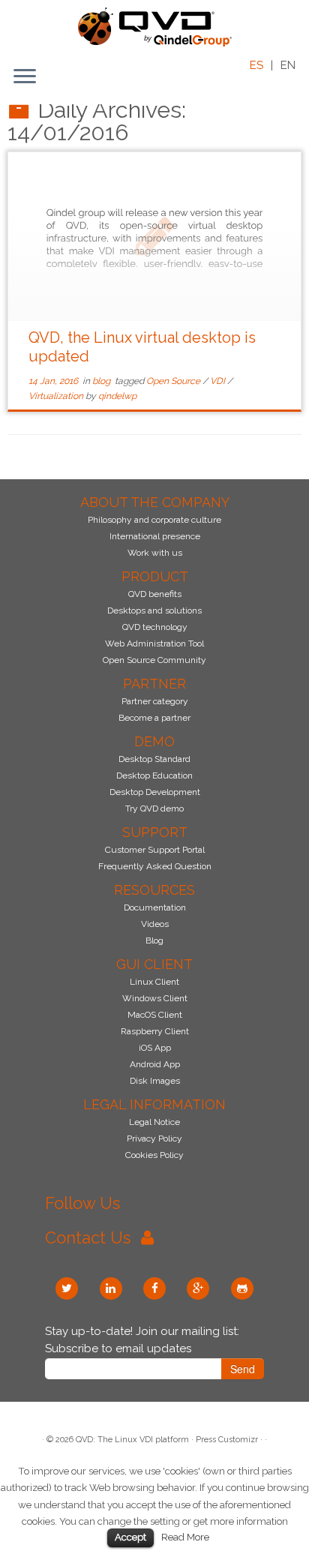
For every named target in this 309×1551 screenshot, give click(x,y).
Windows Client (155, 998)
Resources (154, 890)
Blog (155, 940)
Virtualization (57, 396)
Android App (155, 1064)
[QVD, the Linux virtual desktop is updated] (154, 236)
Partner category (155, 701)
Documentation (155, 907)
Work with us (155, 553)
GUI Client (154, 964)
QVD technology (155, 627)
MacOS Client (155, 1015)
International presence (155, 536)
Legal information (154, 1104)
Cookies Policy (154, 1155)
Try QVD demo (154, 808)
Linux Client (154, 981)
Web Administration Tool (154, 643)
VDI (218, 381)
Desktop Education (154, 775)
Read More (185, 1537)
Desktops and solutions (154, 610)
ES (256, 65)
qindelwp (117, 396)
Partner (154, 684)
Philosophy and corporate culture (154, 519)
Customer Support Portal (155, 849)
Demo (154, 741)
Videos (155, 924)
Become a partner (154, 717)
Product (155, 576)
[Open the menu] (25, 77)
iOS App (155, 1047)
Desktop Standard (154, 759)
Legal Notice (154, 1122)
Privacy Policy (154, 1138)
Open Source (174, 381)
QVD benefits (155, 594)
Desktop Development (155, 792)
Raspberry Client (155, 1031)
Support (155, 832)
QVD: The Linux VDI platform (132, 1439)
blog (102, 381)
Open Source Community (154, 660)
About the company (155, 502)
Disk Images (155, 1081)
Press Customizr (227, 1439)
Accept (130, 1537)
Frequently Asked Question (155, 866)
